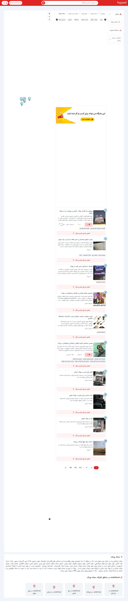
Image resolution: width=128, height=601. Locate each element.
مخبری (70, 20)
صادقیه (76, 20)
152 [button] (70, 468)
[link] (81, 222)
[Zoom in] (49, 13)
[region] (28, 266)
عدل (101, 20)
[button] (66, 467)
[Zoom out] (49, 16)
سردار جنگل (94, 20)
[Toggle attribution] (49, 519)
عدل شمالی (84, 20)
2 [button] (91, 468)
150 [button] (80, 468)
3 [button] (86, 468)
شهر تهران (84, 14)
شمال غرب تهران (73, 14)
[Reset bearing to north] (49, 19)
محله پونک (62, 14)
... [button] (83, 467)
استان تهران (94, 14)
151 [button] (75, 468)
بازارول (103, 14)
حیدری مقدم (61, 20)
